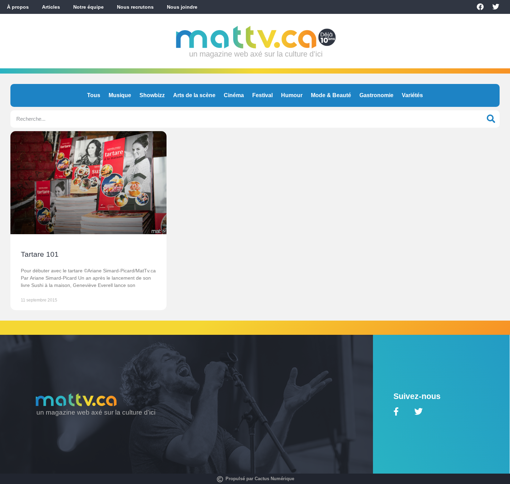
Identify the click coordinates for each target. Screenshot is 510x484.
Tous (93, 95)
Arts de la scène (194, 95)
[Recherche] (491, 119)
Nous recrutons (135, 7)
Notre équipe (88, 7)
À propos (18, 7)
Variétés (412, 95)
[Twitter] (496, 7)
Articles (51, 7)
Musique (120, 95)
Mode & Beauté (331, 95)
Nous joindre (182, 7)
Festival (262, 95)
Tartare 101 (40, 254)
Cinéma (234, 95)
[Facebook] (480, 7)
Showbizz (152, 95)
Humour (292, 95)
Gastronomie (376, 95)
